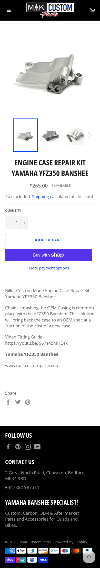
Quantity (13, 211)
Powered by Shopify (70, 541)
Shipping (40, 196)
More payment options (49, 267)
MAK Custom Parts (35, 541)
